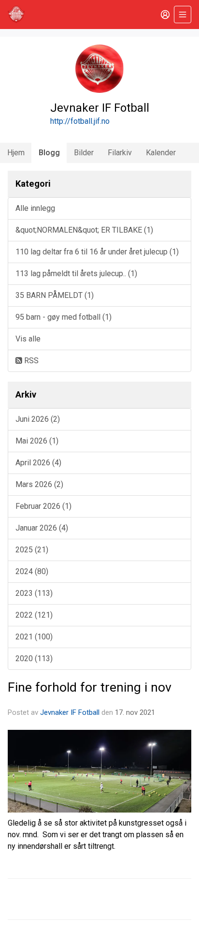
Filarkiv (120, 152)
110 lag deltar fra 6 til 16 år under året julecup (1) (97, 251)
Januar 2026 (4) (41, 528)
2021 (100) (34, 636)
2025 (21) (31, 549)
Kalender (161, 152)
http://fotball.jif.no (80, 121)
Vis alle (28, 338)
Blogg (49, 152)
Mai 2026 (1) (36, 440)
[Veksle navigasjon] (182, 14)
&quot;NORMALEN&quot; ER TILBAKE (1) (84, 230)
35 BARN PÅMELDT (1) (54, 295)
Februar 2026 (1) (43, 506)
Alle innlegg (35, 208)
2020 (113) (34, 658)
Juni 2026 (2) (37, 419)
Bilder (84, 152)
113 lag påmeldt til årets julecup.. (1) (76, 273)
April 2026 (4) (38, 462)
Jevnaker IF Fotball (70, 712)
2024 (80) (31, 571)
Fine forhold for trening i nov (89, 687)
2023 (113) (34, 593)
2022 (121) (34, 615)
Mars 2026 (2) (39, 484)
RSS (30, 360)
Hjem (16, 152)
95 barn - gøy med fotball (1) (63, 317)
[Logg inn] (165, 14)
